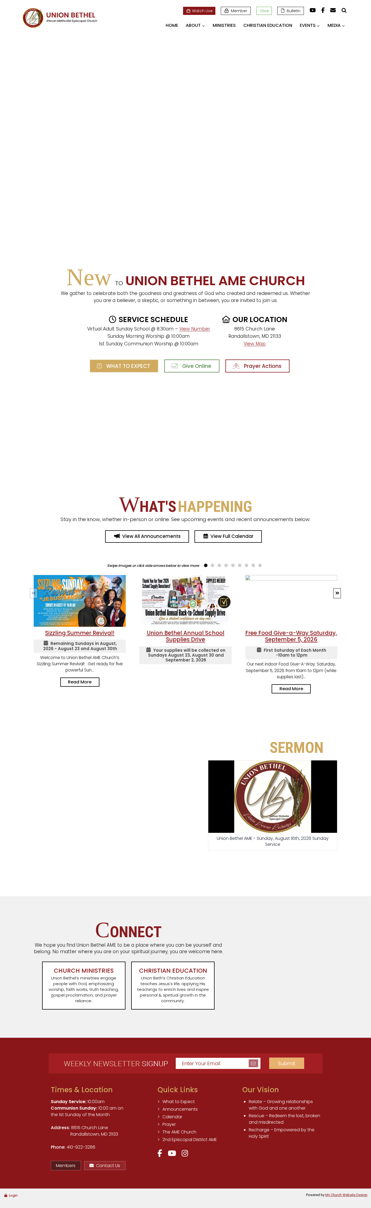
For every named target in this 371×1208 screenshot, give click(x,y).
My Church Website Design (346, 1195)
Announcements (180, 1109)
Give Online (195, 366)
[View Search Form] (343, 10)
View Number (194, 329)
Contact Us (108, 1165)
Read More (80, 682)
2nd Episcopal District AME (189, 1139)
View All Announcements (151, 536)
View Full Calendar (231, 536)
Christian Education (267, 25)
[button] (337, 593)
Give (264, 11)
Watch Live (202, 11)
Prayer (169, 1124)
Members (66, 1165)
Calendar (172, 1117)
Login (13, 1195)
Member (239, 11)
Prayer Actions (261, 366)
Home (172, 25)
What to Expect (126, 366)
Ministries (224, 25)
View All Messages (273, 865)
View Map (255, 343)
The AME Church (179, 1132)
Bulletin (293, 11)
